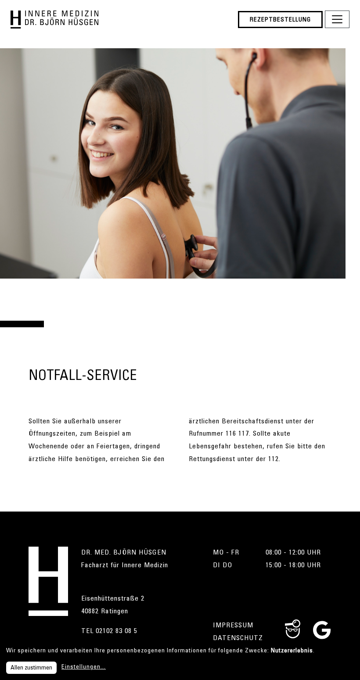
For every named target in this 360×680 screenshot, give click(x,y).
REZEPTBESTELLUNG (280, 20)
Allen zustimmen (31, 668)
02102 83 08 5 (116, 631)
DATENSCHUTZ (238, 638)
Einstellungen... (83, 667)
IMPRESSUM (233, 625)
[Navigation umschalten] (337, 19)
